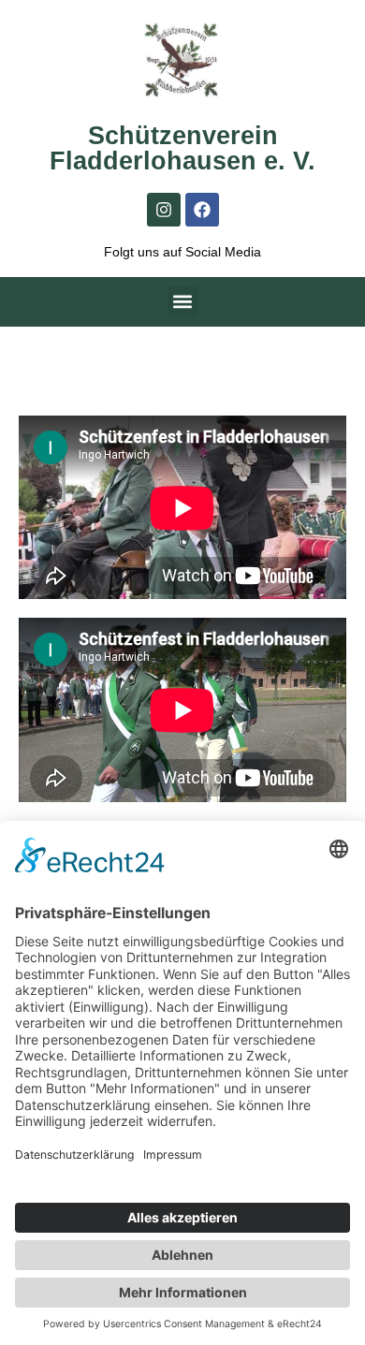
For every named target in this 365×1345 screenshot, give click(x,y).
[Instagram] (164, 210)
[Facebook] (202, 210)
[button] (183, 301)
